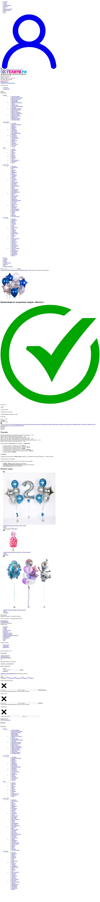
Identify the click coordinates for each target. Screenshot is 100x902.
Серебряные (14, 253)
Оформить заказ (13, 673)
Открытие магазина (16, 133)
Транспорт (13, 176)
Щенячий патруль (15, 192)
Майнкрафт (14, 172)
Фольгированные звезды (17, 106)
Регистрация (6, 644)
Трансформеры (14, 189)
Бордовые (13, 229)
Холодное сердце (15, 216)
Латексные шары (15, 114)
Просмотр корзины (5, 673)
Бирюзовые (14, 220)
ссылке (13, 458)
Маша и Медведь (15, 185)
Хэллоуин (13, 145)
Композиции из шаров (16, 102)
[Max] (13, 83)
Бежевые (13, 218)
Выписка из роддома (16, 124)
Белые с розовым (15, 248)
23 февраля (14, 135)
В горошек (13, 239)
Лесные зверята (15, 210)
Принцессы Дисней (16, 200)
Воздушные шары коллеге (35, 424)
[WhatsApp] (4, 83)
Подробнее (5, 555)
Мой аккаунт (6, 647)
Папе (12, 151)
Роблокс (13, 212)
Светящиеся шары (15, 119)
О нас (4, 11)
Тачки (12, 214)
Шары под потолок (15, 116)
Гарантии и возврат (7, 9)
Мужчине (13, 157)
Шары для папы (20, 425)
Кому (4, 147)
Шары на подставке (16, 98)
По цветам (5, 217)
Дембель (13, 125)
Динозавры (14, 183)
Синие (12, 234)
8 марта (13, 141)
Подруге (13, 155)
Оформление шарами (16, 108)
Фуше (12, 226)
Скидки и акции (7, 5)
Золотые (13, 240)
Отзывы (5, 4)
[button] (3, 93)
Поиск (19, 268)
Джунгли (13, 169)
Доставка (5, 1)
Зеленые (13, 231)
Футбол (13, 177)
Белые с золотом (15, 238)
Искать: (2, 268)
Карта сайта (6, 637)
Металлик (13, 247)
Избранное (5, 646)
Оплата (5, 2)
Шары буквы (14, 117)
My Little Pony (14, 167)
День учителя (14, 144)
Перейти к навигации (6, 69)
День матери (14, 132)
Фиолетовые (14, 254)
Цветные (13, 236)
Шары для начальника (11, 425)
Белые (12, 228)
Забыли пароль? (4, 718)
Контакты (5, 6)
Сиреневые (14, 244)
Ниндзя (13, 211)
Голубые (13, 249)
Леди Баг (13, 198)
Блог (4, 12)
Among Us (13, 166)
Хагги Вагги (14, 190)
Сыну (12, 158)
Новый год (14, 127)
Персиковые (14, 242)
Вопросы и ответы (7, 633)
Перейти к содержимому (16, 69)
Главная (5, 257)
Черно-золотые (14, 245)
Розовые (13, 243)
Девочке (13, 149)
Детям (12, 162)
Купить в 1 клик (7, 528)
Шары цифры (14, 100)
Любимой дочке (15, 160)
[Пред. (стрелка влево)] (1, 676)
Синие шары (84, 424)
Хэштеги (13, 178)
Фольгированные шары (16, 97)
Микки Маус (14, 199)
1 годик (13, 146)
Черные (13, 255)
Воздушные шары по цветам (11, 270)
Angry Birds (14, 179)
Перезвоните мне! (42, 690)
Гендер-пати (14, 136)
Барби (12, 194)
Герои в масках (14, 195)
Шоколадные (14, 227)
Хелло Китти (14, 204)
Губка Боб (13, 207)
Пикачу (13, 173)
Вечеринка (13, 134)
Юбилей (13, 128)
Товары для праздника (16, 113)
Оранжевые (14, 232)
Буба (12, 168)
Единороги (14, 196)
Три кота (13, 203)
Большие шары (14, 101)
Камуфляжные (14, 250)
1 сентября (13, 123)
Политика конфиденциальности (10, 635)
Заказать (40, 703)
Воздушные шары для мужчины (21, 424)
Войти (2, 720)
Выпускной (14, 130)
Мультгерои (6, 165)
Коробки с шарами (15, 118)
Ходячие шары (14, 105)
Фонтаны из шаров (15, 110)
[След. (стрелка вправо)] (2, 676)
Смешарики (14, 174)
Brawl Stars (13, 193)
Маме (12, 154)
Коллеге (13, 156)
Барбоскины (14, 206)
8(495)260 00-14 (4, 81)
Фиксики (13, 215)
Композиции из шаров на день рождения (62, 424)
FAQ (4, 7)
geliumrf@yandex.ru (5, 80)
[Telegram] (9, 83)
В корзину (3, 420)
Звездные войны (15, 209)
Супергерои (14, 201)
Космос (13, 171)
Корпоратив (14, 140)
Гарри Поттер (14, 182)
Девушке (13, 152)
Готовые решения (15, 96)
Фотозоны (13, 107)
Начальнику (14, 161)
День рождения (15, 138)
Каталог (5, 95)
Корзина (5, 671)
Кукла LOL (14, 184)
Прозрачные (14, 251)
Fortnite (13, 205)
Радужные (13, 223)
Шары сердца (14, 111)
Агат (12, 237)
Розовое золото (14, 233)
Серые (12, 225)
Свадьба (13, 139)
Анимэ (13, 181)
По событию (6, 122)
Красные (13, 222)
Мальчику (13, 150)
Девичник (13, 143)
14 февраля (14, 129)
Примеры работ (7, 10)
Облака (13, 103)
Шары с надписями (15, 112)
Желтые (13, 221)
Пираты (13, 187)
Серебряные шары (23, 270)
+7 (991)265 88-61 (5, 622)
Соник (12, 188)
